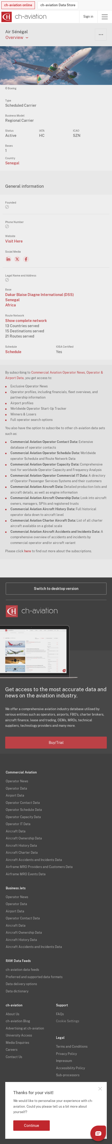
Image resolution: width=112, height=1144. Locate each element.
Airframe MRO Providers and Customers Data (39, 867)
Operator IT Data (18, 824)
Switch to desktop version (56, 589)
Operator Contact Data (23, 803)
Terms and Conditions (72, 1046)
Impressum (64, 1061)
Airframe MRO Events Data (26, 874)
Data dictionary (17, 991)
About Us (12, 1014)
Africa (10, 305)
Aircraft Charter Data (22, 852)
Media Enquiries (17, 1043)
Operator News (17, 781)
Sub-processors (67, 1075)
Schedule (13, 352)
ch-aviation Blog (18, 1021)
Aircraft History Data (21, 845)
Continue (31, 1125)
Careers (11, 1050)
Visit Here (14, 241)
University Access (19, 1035)
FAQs (60, 1014)
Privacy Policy (66, 1054)
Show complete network (26, 321)
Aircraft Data (16, 831)
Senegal (12, 163)
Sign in (88, 16)
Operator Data (16, 788)
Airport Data (15, 795)
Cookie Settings (67, 1021)
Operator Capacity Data (23, 817)
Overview (14, 37)
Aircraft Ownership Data (24, 838)
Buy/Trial (56, 743)
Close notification (100, 1088)
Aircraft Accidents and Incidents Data (34, 860)
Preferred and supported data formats (34, 977)
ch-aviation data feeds (22, 970)
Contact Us (14, 1057)
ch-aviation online (18, 5)
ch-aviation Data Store (57, 5)
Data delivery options (21, 984)
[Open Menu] (104, 16)
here (27, 551)
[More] (101, 35)
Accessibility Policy (70, 1068)
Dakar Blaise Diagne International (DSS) (39, 295)
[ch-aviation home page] (23, 17)
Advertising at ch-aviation (25, 1028)
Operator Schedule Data (24, 810)
